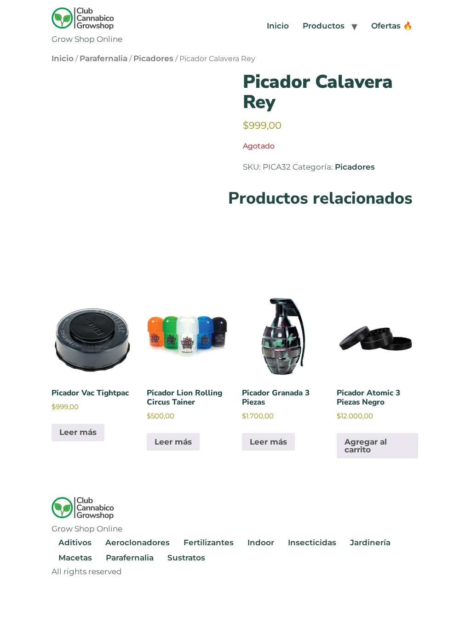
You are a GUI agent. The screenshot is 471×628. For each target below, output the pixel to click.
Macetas (75, 557)
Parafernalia (103, 58)
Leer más (78, 432)
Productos (324, 25)
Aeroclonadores (137, 542)
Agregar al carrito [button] (366, 445)
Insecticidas (312, 542)
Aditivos (75, 542)
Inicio (278, 25)
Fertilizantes (209, 542)
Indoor (260, 542)
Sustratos (186, 557)
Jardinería (370, 542)
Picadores (153, 58)
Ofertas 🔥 (392, 25)
